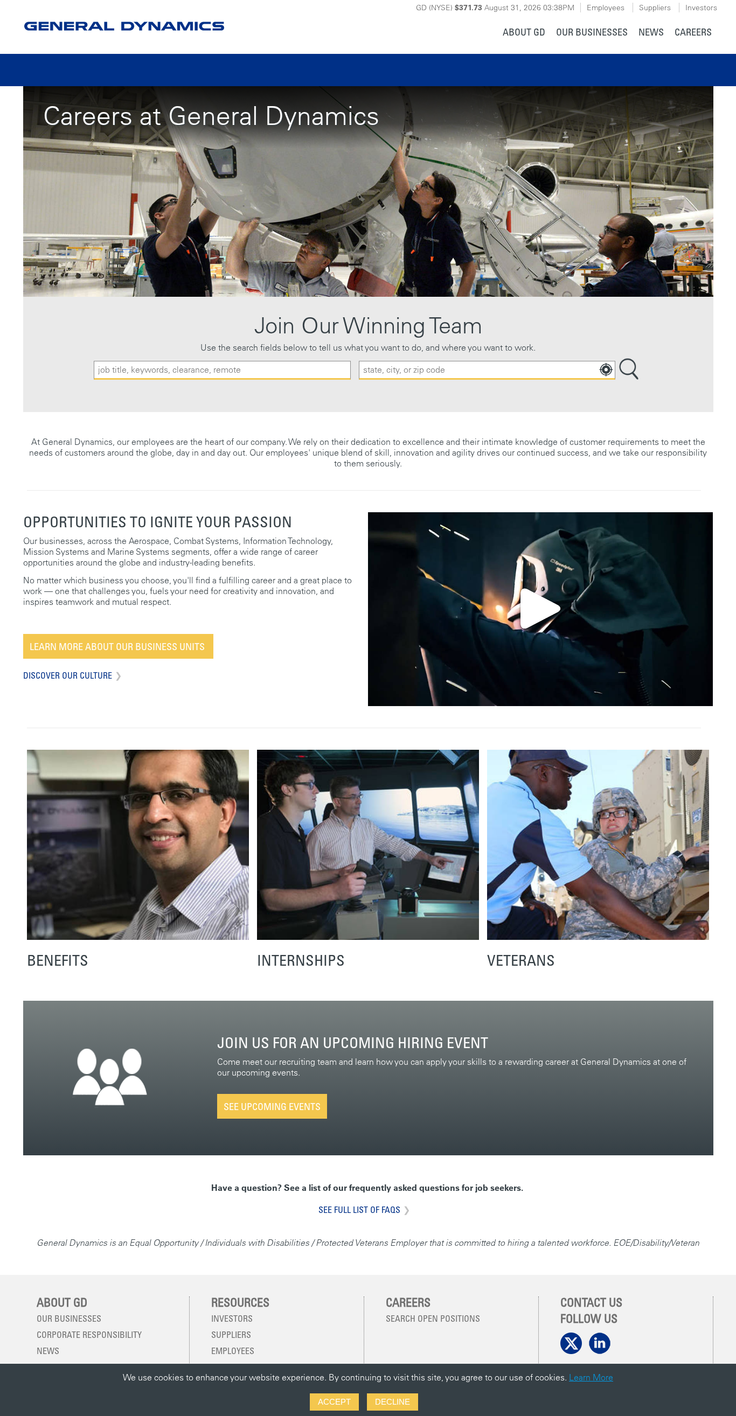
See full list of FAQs (359, 1209)
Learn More (591, 1377)
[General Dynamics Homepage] (123, 17)
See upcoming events (272, 1106)
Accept (334, 1401)
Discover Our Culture (67, 675)
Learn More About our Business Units (118, 646)
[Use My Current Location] (606, 370)
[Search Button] (628, 370)
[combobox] (487, 370)
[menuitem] (524, 33)
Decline (392, 1401)
